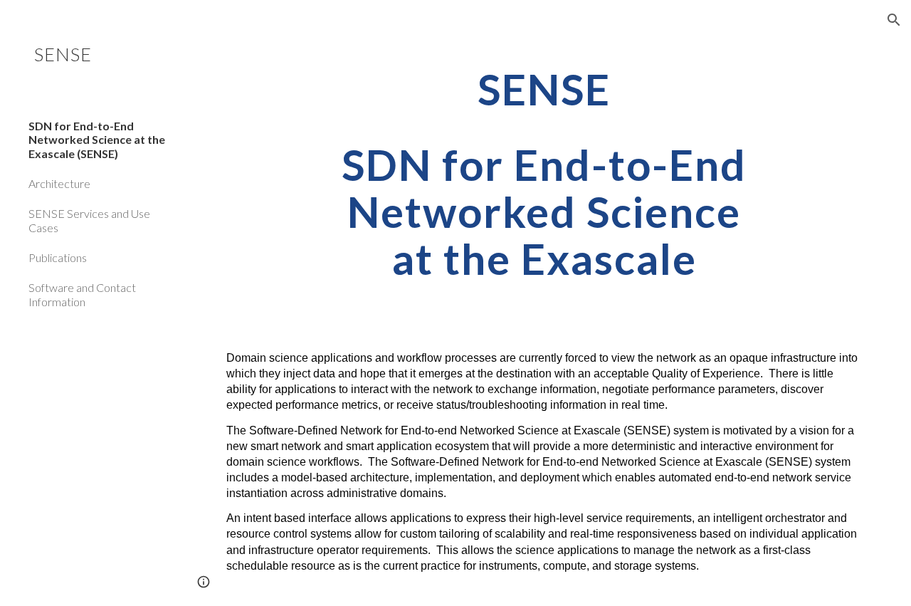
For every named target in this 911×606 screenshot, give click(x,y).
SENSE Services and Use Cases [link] (89, 220)
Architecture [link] (59, 183)
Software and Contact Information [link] (82, 294)
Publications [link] (57, 257)
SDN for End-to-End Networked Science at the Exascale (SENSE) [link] (96, 139)
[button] (894, 20)
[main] (544, 174)
